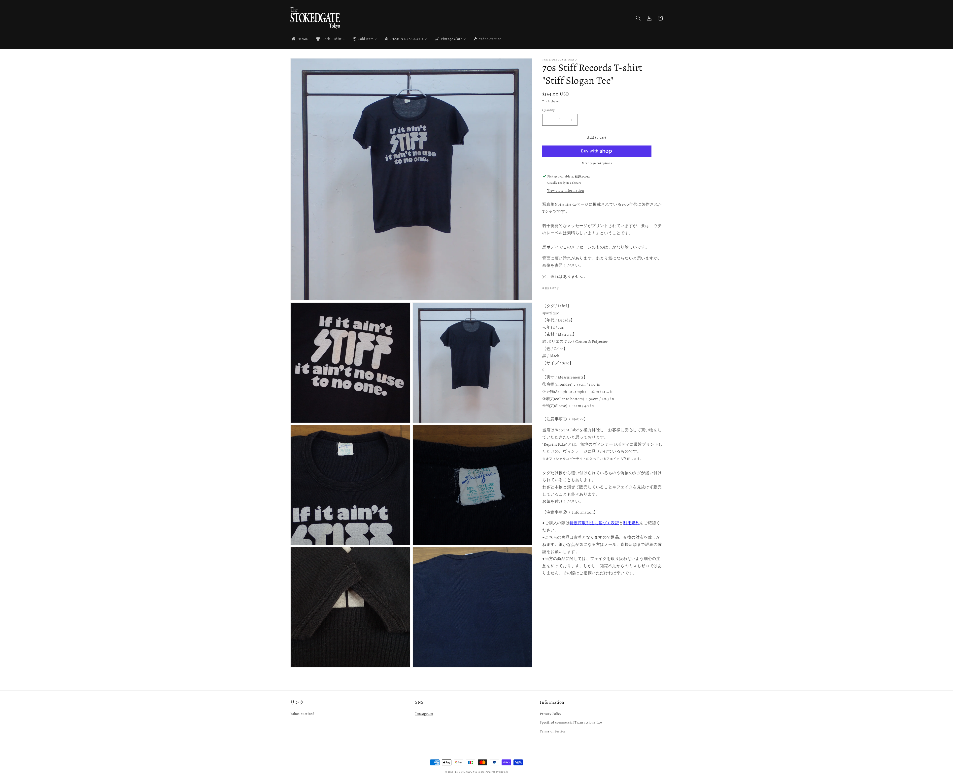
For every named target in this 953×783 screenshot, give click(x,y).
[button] (638, 18)
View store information (565, 190)
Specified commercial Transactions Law (571, 722)
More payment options (597, 163)
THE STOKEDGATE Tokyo (470, 771)
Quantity (548, 110)
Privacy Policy (550, 713)
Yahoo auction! (302, 713)
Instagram (424, 713)
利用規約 (631, 523)
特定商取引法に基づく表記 (594, 523)
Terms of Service (553, 731)
